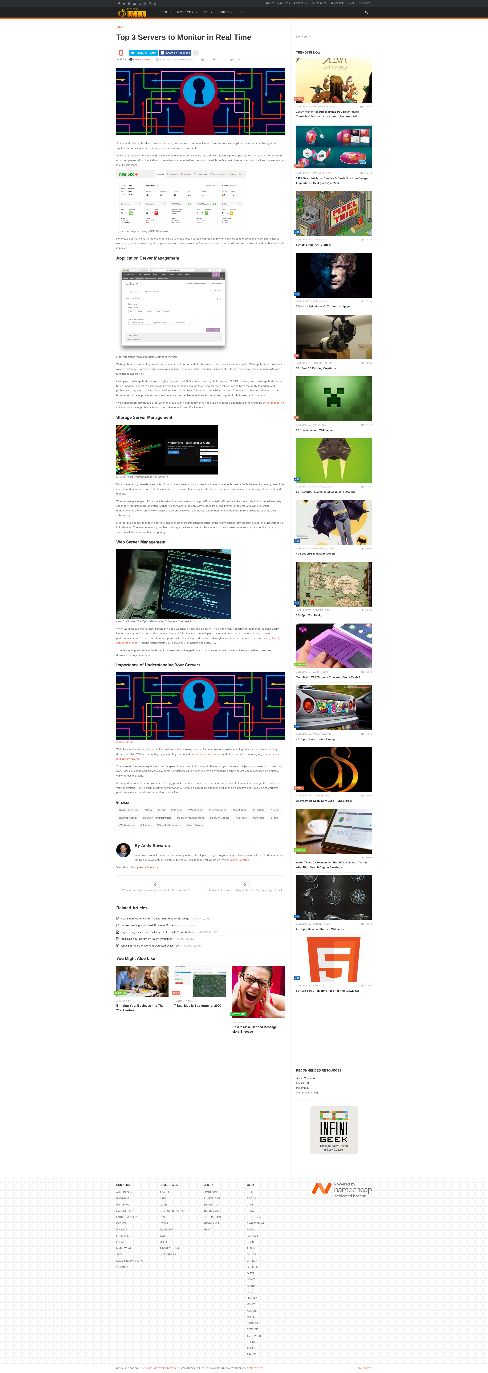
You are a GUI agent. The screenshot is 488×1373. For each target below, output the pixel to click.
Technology (127, 825)
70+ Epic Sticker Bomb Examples (317, 739)
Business (224, 12)
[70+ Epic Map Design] (334, 584)
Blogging (122, 1198)
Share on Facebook (178, 52)
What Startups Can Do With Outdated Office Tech (150, 945)
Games (251, 1254)
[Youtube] (129, 3)
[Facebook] (119, 3)
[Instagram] (150, 3)
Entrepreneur (126, 1217)
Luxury (252, 1298)
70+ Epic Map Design (309, 615)
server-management (191, 817)
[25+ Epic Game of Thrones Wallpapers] (334, 897)
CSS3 (163, 1217)
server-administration (158, 817)
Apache (165, 1192)
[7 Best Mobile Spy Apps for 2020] (200, 981)
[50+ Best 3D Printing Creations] (334, 337)
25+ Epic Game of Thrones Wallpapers (320, 929)
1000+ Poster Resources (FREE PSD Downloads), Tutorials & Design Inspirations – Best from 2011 (328, 114)
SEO (119, 1254)
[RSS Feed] (140, 3)
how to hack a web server (206, 754)
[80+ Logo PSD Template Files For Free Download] (334, 959)
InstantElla (302, 1087)
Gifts (250, 1273)
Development (185, 12)
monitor (177, 809)
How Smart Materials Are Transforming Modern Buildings (154, 918)
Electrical (254, 1217)
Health (251, 1279)
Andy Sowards (141, 59)
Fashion (252, 1235)
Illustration (212, 1198)
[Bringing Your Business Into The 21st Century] (142, 981)
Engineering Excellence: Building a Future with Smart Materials (158, 932)
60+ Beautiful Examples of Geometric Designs (326, 491)
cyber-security (129, 809)
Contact (364, 3)
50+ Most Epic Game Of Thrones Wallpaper (324, 306)
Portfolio (300, 3)
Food (250, 1242)
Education (254, 1210)
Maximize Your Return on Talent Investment (146, 938)
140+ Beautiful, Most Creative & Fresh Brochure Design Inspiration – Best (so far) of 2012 (332, 180)
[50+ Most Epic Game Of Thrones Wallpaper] (334, 275)
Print (207, 1229)
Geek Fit (252, 1267)
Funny (251, 1248)
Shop (351, 3)
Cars (250, 1204)
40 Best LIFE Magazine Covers (316, 553)
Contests (210, 1192)
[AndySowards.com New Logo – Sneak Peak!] (334, 769)
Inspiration (211, 1204)
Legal (120, 1242)
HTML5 (164, 1223)
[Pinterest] (145, 3)
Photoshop (211, 1223)
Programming (169, 1248)
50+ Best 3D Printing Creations (316, 368)
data (149, 809)
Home (250, 1292)
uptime (146, 825)
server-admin (128, 817)
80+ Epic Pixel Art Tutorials (313, 244)
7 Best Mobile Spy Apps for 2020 (197, 1005)
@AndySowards (239, 859)
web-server (196, 825)
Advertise (337, 3)
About (270, 3)
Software (254, 1335)
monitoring (196, 809)
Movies (252, 1310)
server (276, 809)
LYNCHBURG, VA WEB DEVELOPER (157, 1368)
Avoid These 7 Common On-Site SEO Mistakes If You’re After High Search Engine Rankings (332, 865)
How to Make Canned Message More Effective (254, 1029)
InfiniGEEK (302, 1083)
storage (259, 817)
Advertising (124, 1192)
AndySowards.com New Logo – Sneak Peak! (324, 800)
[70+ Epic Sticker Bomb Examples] (334, 707)
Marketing (123, 1248)
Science (252, 1329)
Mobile (164, 1242)
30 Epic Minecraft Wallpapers (315, 430)
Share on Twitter (146, 52)
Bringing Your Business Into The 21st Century (140, 1007)
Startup (122, 1267)
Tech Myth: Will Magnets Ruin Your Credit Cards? (328, 677)
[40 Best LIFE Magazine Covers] (334, 522)
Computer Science (173, 1210)
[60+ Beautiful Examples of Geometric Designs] (334, 460)
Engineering (255, 1223)
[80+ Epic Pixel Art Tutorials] (334, 213)
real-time (240, 809)
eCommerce (124, 1210)
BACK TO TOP (365, 1368)
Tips (240, 12)
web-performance (169, 825)
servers (242, 817)
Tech (206, 12)
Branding (122, 1204)
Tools (251, 1348)
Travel (251, 1354)
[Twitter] (124, 3)
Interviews (211, 1210)
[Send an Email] (135, 3)
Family (251, 1229)
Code (163, 1204)
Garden (252, 1260)
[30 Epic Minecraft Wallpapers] (334, 398)
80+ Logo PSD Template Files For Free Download (328, 990)
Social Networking (129, 1260)
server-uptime (220, 817)
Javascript (167, 1229)
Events (121, 1223)
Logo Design (212, 1217)
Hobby (251, 1285)
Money (251, 1304)
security (259, 809)
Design (164, 12)
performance (218, 809)
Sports (252, 1342)
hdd (162, 809)
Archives (284, 3)
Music (251, 1317)
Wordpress (168, 1254)
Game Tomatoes (306, 1078)
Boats (251, 1192)
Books (251, 1198)
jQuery (165, 1235)
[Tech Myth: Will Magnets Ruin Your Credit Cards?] (334, 646)
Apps (163, 1198)
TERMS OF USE (255, 1368)
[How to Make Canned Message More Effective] (258, 992)
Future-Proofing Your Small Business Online (147, 925)
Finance (121, 1229)
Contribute (318, 3)
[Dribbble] (155, 3)
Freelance (123, 1235)
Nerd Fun (253, 1323)
